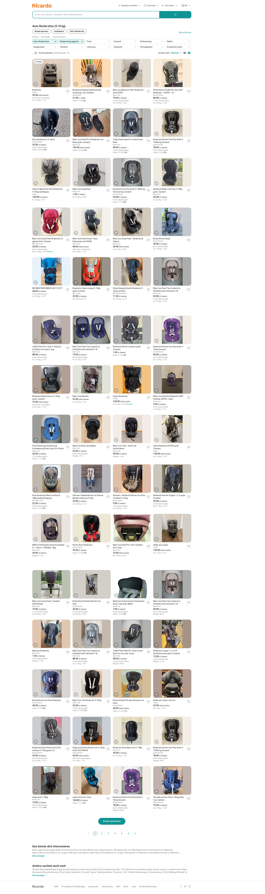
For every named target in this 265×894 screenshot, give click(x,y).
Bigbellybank (50, 869)
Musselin (47, 872)
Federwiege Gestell (88, 869)
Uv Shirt (164, 872)
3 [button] (108, 833)
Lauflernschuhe (174, 869)
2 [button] (101, 833)
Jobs (134, 886)
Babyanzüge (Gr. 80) (108, 850)
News (126, 886)
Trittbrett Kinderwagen (137, 872)
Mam (184, 869)
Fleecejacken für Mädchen (135, 853)
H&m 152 (120, 869)
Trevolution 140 (119, 872)
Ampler (35, 869)
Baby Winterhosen (90, 850)
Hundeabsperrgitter (143, 869)
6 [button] (128, 833)
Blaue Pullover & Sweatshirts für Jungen (49, 853)
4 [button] (115, 833)
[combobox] (96, 14)
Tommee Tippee (88, 872)
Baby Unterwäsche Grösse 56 (69, 850)
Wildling (172, 872)
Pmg (62, 872)
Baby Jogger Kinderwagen (43, 850)
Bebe (41, 869)
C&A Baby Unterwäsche (78, 853)
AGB (56, 886)
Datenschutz (107, 886)
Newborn (55, 872)
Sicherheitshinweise (148, 886)
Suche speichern (112, 821)
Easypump (74, 869)
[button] (130, 5)
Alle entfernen (185, 32)
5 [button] (121, 833)
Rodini (67, 872)
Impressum (93, 886)
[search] (175, 14)
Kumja (155, 869)
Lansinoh (163, 869)
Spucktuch (75, 872)
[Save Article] (67, 91)
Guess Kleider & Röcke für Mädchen (163, 853)
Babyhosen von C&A (126, 850)
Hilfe (118, 886)
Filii (98, 869)
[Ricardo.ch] (42, 5)
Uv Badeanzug (154, 872)
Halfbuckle (129, 869)
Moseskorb (37, 872)
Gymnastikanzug (108, 869)
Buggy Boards (63, 869)
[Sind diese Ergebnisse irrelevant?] (68, 53)
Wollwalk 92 (181, 872)
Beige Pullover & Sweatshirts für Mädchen (154, 850)
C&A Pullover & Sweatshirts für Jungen (107, 853)
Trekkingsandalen (104, 872)
